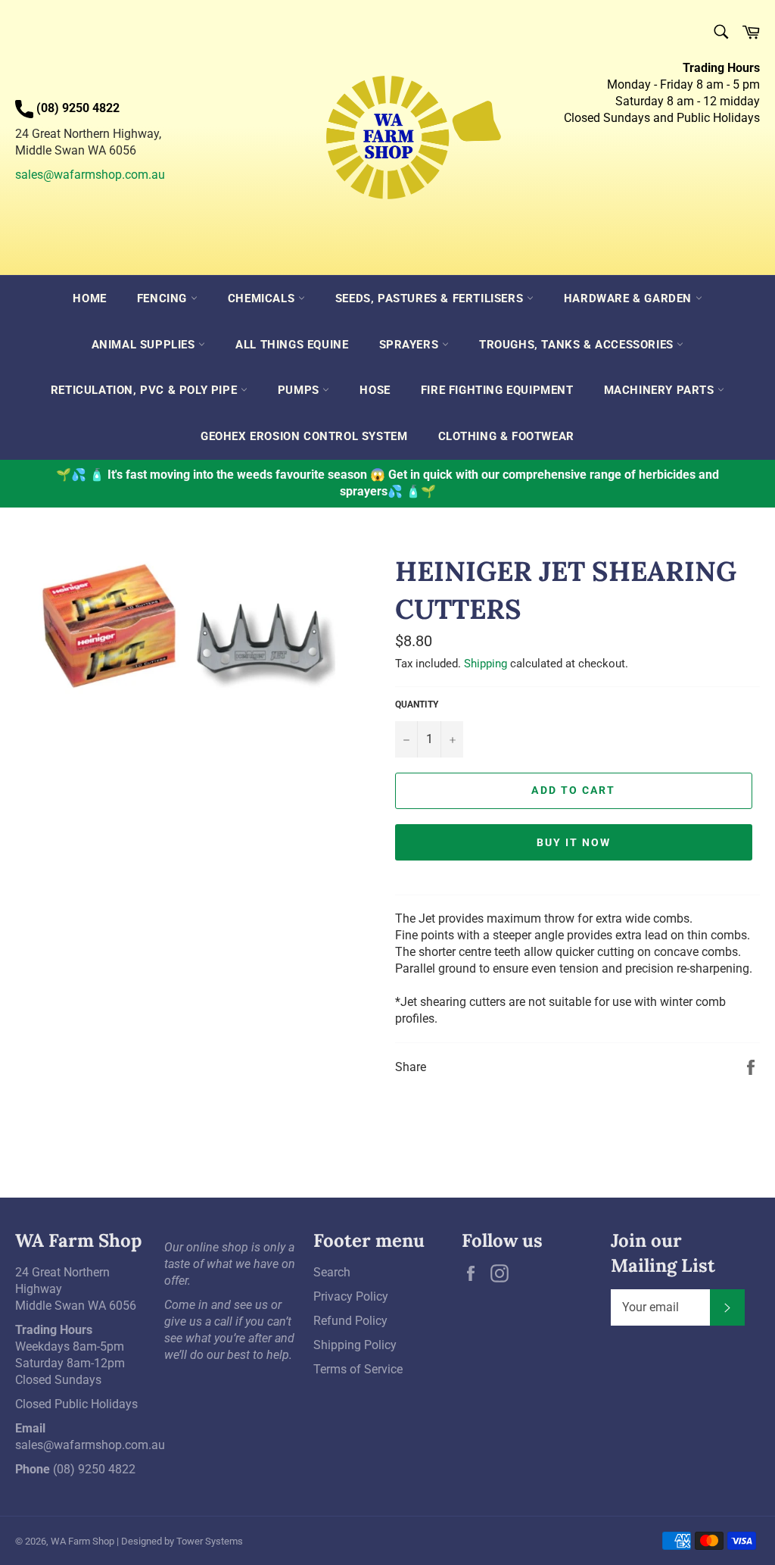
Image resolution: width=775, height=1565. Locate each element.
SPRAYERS (410, 344)
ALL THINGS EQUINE (291, 344)
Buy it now (574, 842)
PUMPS (300, 390)
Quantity (416, 704)
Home (89, 298)
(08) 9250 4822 (94, 1469)
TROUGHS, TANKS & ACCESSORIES (578, 344)
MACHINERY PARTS (661, 390)
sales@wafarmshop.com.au (90, 174)
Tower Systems (209, 1541)
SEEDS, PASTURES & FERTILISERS (431, 298)
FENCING (164, 298)
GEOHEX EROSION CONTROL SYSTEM (304, 436)
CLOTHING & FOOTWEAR (506, 436)
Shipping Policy (355, 1345)
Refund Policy (350, 1321)
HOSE (374, 390)
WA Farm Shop (82, 1541)
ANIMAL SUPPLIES (145, 344)
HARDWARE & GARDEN (630, 298)
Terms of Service (358, 1369)
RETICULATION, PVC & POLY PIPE (146, 390)
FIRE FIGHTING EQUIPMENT (497, 390)
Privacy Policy (350, 1296)
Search (331, 1272)
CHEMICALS (263, 298)
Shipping (485, 663)
